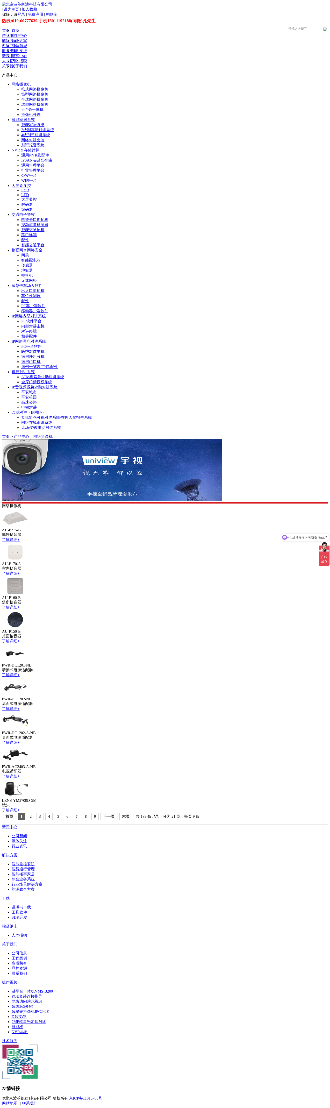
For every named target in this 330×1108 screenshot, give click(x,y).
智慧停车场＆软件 (27, 286)
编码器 (27, 209)
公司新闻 (19, 836)
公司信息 (19, 953)
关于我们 (9, 66)
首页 (6, 30)
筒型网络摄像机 (34, 94)
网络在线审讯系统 (36, 422)
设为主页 (11, 9)
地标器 (27, 270)
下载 (6, 898)
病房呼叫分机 (32, 357)
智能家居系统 (23, 120)
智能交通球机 (32, 230)
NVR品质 (20, 1032)
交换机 (27, 275)
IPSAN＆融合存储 (36, 160)
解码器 (27, 204)
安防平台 (29, 180)
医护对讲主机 (32, 351)
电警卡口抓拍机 (34, 220)
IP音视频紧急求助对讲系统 (34, 387)
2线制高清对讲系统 (37, 130)
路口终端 (29, 235)
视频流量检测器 (34, 225)
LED (25, 195)
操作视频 (9, 982)
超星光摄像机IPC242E (30, 1011)
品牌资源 (19, 968)
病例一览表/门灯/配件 (39, 367)
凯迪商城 (9, 46)
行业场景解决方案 (27, 884)
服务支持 (9, 51)
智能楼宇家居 (23, 874)
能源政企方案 (23, 889)
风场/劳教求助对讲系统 (41, 428)
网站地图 (9, 1103)
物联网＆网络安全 (27, 250)
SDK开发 (19, 917)
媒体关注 (19, 841)
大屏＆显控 (21, 186)
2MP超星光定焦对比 (29, 1022)
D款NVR (19, 1017)
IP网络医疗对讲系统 (29, 341)
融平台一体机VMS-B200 (32, 991)
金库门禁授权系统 (36, 382)
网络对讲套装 (32, 140)
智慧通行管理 (23, 869)
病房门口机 (31, 362)
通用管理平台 (32, 165)
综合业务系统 (23, 879)
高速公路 (29, 402)
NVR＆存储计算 (25, 150)
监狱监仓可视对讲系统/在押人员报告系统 (56, 417)
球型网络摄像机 (34, 104)
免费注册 (35, 14)
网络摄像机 (21, 84)
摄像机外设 (31, 115)
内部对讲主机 (32, 326)
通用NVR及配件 (35, 155)
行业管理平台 (32, 170)
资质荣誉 (19, 963)
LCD (25, 190)
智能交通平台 (32, 245)
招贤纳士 (9, 926)
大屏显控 (29, 199)
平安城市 (29, 392)
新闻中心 (9, 56)
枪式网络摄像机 (34, 89)
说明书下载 (21, 907)
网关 (25, 255)
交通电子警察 (23, 215)
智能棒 (17, 1027)
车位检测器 (31, 296)
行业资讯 (19, 846)
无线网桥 (29, 280)
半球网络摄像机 (34, 99)
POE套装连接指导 (27, 996)
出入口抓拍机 (32, 291)
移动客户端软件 (34, 311)
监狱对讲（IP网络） (29, 412)
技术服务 (9, 1041)
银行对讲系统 (23, 372)
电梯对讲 (29, 407)
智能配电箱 (31, 260)
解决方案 (9, 41)
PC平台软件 (31, 346)
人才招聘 (9, 61)
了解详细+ (11, 540)
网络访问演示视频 (27, 1001)
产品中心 (9, 36)
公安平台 (29, 175)
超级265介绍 (22, 1006)
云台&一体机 (32, 109)
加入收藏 (29, 9)
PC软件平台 (31, 321)
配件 (25, 240)
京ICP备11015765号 (85, 1098)
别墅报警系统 (32, 145)
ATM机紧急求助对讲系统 (42, 377)
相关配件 (29, 336)
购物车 (51, 14)
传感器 (27, 265)
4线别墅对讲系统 (35, 135)
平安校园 (29, 397)
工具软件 (19, 912)
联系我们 (19, 973)
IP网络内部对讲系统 (29, 316)
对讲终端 (29, 331)
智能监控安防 (23, 864)
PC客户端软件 (33, 306)
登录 (21, 14)
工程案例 (19, 958)
